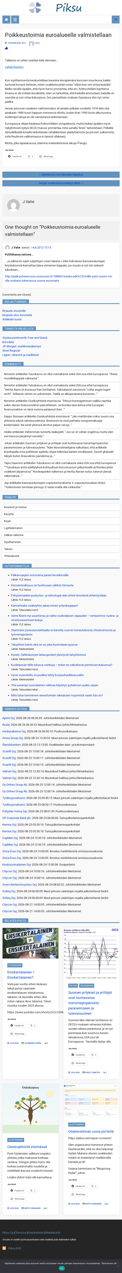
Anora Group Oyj (12, 738)
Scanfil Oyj (9, 751)
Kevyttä (9, 514)
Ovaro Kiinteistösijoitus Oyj (19, 885)
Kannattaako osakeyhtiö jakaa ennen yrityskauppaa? (44, 606)
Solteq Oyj (8, 891)
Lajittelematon (13, 528)
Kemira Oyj (9, 825)
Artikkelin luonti (12, 319)
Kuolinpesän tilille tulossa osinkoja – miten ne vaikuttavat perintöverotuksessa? (61, 665)
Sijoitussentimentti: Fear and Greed (24, 338)
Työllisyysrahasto (13, 798)
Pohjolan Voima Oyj (14, 811)
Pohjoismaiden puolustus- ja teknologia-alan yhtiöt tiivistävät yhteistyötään (59, 595)
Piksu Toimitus (92, 1072)
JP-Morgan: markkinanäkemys (21, 346)
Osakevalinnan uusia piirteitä (91, 1131)
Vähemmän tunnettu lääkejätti (44, 432)
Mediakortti (53, 1233)
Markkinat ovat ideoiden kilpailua (62, 175)
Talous (8, 549)
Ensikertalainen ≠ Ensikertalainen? (20, 975)
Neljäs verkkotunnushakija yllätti (59, 183)
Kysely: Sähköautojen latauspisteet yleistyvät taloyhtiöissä (48, 655)
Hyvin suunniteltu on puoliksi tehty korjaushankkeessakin (47, 675)
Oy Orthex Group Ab (14, 785)
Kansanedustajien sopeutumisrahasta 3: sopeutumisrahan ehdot (63, 483)
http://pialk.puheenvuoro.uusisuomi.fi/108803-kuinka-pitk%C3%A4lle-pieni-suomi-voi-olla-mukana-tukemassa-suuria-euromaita (59, 278)
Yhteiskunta (11, 556)
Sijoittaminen (12, 542)
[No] (118, 1266)
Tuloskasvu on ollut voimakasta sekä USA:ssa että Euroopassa (68, 374)
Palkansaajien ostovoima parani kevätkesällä (39, 575)
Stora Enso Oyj (11, 851)
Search (116, 19)
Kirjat (7, 521)
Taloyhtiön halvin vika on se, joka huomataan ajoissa (44, 645)
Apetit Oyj (8, 718)
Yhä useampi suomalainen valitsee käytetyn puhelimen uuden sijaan (54, 685)
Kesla (6, 725)
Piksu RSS (14, 1248)
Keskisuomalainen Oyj (16, 865)
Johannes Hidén (32, 1043)
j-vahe (37, 42)
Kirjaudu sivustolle (14, 311)
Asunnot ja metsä (15, 507)
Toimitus (20, 1233)
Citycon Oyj (9, 871)
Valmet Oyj (9, 771)
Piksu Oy (7, 1233)
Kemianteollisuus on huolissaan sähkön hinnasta (42, 585)
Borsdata (8, 342)
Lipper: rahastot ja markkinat (20, 355)
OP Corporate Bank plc (16, 818)
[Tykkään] (6, 48)
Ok (61, 1268)
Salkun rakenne (14, 535)
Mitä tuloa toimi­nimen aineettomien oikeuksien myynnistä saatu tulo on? (57, 695)
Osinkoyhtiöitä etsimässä (44, 401)
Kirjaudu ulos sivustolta (17, 315)
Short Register (11, 351)
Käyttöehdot (36, 1233)
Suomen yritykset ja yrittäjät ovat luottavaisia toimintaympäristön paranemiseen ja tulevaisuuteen (90, 1003)
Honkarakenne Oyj (14, 731)
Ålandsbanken (11, 745)
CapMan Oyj (10, 838)
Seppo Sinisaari (32, 1208)
